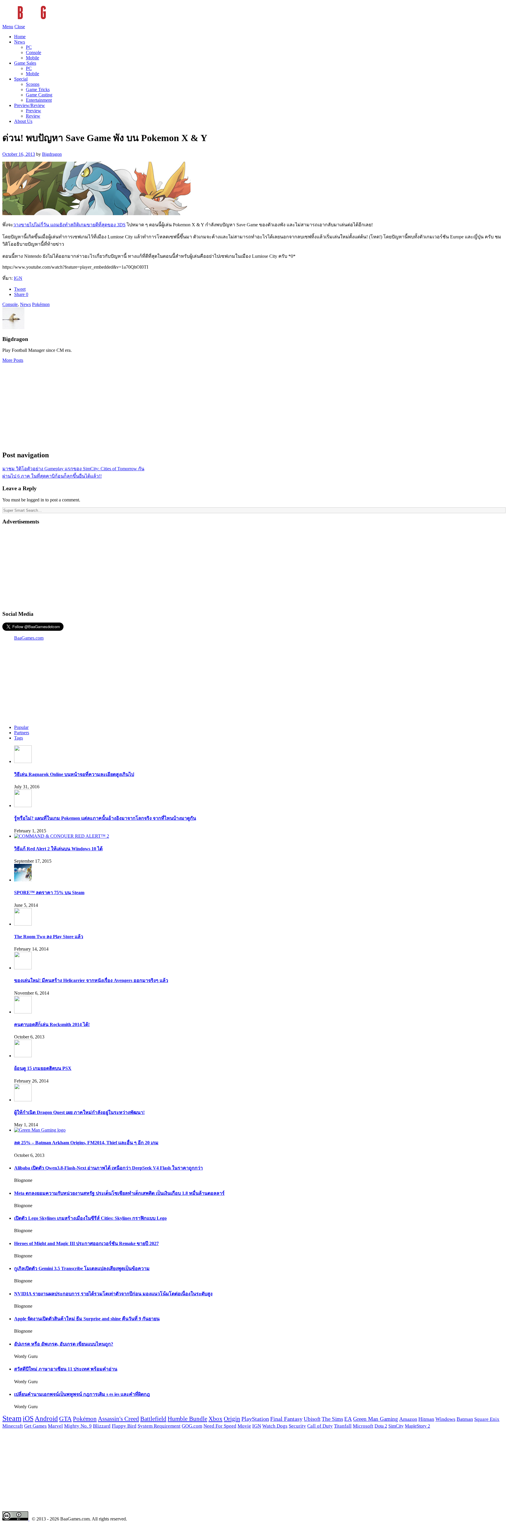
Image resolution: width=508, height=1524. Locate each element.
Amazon (408, 1419)
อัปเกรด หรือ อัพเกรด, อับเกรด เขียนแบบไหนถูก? (63, 1343)
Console (33, 52)
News (19, 41)
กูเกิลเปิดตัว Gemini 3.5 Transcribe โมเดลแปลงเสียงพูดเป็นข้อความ (82, 1268)
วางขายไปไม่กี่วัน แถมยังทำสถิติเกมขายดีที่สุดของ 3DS (69, 224)
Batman (465, 1419)
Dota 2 (381, 1426)
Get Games (35, 1426)
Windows (445, 1419)
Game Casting (39, 94)
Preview (33, 110)
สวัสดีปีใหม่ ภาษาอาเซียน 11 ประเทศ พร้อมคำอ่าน (65, 1368)
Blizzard (102, 1426)
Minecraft (12, 1426)
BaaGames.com (29, 637)
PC (29, 47)
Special (21, 78)
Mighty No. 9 (78, 1426)
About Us (23, 121)
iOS (28, 1418)
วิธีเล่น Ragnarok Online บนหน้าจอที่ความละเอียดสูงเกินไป (74, 774)
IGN (18, 278)
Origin (232, 1419)
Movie (244, 1426)
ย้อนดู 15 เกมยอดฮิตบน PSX (42, 1068)
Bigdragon (52, 154)
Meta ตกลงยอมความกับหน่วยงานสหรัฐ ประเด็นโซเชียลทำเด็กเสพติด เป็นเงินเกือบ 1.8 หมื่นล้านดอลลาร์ (119, 1193)
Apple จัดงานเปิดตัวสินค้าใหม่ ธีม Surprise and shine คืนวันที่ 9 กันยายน (87, 1318)
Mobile (32, 57)
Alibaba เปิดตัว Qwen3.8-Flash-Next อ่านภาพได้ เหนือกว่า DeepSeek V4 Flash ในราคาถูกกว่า (108, 1167)
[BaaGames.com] (55, 21)
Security (297, 1426)
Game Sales (25, 63)
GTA (65, 1418)
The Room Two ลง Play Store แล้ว (48, 936)
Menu (7, 26)
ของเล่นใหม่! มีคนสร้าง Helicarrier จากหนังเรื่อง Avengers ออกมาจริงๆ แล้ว (91, 980)
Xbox (215, 1419)
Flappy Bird (124, 1426)
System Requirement (159, 1426)
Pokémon (41, 304)
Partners (21, 732)
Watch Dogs (275, 1426)
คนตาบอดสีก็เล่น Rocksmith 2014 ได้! (52, 1024)
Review (33, 115)
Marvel (55, 1426)
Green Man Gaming (375, 1419)
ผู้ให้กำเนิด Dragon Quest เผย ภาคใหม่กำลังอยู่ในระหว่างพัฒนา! (79, 1112)
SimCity (396, 1426)
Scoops (32, 84)
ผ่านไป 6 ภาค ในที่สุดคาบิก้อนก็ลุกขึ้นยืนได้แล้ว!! (52, 476)
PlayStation (255, 1419)
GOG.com (192, 1426)
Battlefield (153, 1418)
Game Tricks (38, 89)
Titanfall (343, 1426)
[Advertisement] (254, 404)
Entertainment (39, 100)
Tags (18, 737)
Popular (21, 727)
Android (46, 1418)
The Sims (332, 1419)
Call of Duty (320, 1426)
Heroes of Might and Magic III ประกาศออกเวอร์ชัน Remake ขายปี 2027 (86, 1243)
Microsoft (363, 1426)
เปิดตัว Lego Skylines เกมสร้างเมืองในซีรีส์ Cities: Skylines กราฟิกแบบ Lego (90, 1218)
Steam (11, 1418)
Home (20, 36)
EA (348, 1419)
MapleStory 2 (417, 1425)
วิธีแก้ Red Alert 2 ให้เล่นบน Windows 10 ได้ (58, 848)
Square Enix (486, 1419)
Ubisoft (312, 1419)
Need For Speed (219, 1426)
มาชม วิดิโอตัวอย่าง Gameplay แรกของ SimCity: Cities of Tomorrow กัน (73, 468)
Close (19, 26)
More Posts (12, 360)
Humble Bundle (187, 1419)
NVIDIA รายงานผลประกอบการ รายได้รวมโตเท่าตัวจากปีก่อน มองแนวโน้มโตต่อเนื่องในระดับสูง (113, 1293)
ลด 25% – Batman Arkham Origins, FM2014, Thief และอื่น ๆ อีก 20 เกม (86, 1142)
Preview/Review (29, 105)
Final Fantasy (286, 1419)
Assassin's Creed (118, 1418)
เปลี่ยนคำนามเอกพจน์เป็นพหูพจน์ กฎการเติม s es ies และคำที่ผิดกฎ (82, 1394)
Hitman (426, 1419)
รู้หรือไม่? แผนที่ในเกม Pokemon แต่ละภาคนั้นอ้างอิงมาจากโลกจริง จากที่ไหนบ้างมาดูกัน (105, 818)
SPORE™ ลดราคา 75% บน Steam (49, 892)
